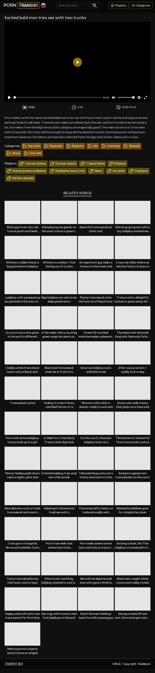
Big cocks (34, 146)
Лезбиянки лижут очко (70, 171)
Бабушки (120, 163)
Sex (95, 146)
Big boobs (56, 146)
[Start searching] (95, 5)
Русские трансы (65, 163)
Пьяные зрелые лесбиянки (29, 171)
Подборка (141, 171)
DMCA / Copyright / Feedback (131, 664)
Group (16, 153)
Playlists (120, 5)
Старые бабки (95, 163)
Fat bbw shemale (23, 178)
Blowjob (134, 146)
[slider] (57, 97)
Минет (98, 171)
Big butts (78, 146)
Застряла (118, 171)
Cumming (113, 146)
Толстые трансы (35, 163)
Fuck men (35, 153)
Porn (20, 5)
